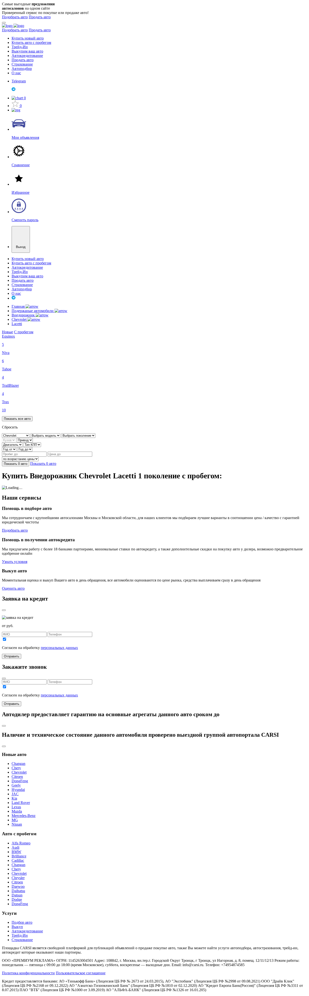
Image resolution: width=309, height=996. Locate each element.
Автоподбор (22, 69)
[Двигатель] (12, 444)
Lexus (16, 807)
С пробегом (23, 332)
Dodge (17, 899)
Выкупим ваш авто (27, 51)
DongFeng (20, 781)
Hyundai (18, 790)
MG (15, 820)
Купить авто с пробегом (31, 42)
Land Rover (21, 803)
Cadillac (18, 860)
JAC (15, 794)
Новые (7, 332)
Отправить (11, 656)
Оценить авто (13, 588)
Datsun (17, 895)
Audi (15, 847)
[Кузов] (9, 440)
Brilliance (19, 856)
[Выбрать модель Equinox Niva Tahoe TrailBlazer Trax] (45, 435)
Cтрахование (22, 940)
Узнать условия (14, 562)
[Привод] (25, 440)
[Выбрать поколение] (78, 435)
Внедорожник (24, 315)
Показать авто (15, 464)
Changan (18, 764)
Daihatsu (18, 891)
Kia (14, 798)
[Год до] (24, 449)
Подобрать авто (15, 17)
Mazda (17, 811)
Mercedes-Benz (23, 816)
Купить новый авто (28, 38)
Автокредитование (27, 55)
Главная (19, 306)
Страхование (22, 64)
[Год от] (9, 449)
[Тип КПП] (32, 444)
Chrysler (18, 878)
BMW (16, 852)
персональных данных (59, 648)
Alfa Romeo (21, 843)
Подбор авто (22, 922)
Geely (16, 785)
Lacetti (17, 324)
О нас (16, 73)
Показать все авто (17, 419)
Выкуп (17, 927)
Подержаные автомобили (33, 311)
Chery (16, 768)
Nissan (17, 824)
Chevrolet (20, 319)
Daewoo (18, 886)
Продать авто (40, 17)
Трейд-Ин (20, 47)
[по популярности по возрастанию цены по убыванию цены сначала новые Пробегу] (20, 459)
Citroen (17, 777)
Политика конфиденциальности (28, 973)
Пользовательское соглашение (80, 973)
